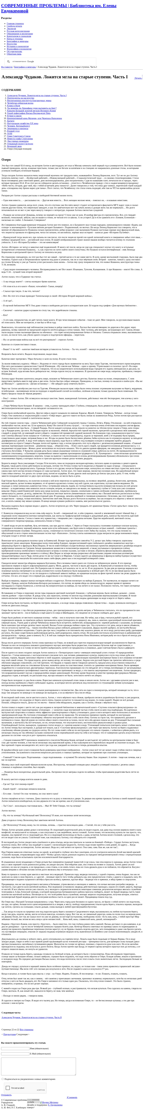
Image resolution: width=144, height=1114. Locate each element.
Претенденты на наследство (20, 98)
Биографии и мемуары (25, 67)
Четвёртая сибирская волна (20, 103)
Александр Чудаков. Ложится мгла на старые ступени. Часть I (37, 95)
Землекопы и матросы (17, 128)
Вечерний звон (14, 146)
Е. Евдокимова (55, 1105)
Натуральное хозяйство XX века (22, 123)
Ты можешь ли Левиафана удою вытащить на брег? (32, 108)
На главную (7, 67)
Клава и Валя (13, 105)
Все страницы (26, 1029)
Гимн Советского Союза (19, 136)
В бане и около (14, 116)
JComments (72, 1097)
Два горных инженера (18, 141)
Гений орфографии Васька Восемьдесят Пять (28, 113)
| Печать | (138, 76)
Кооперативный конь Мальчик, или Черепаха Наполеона (34, 118)
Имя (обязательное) (39, 1048)
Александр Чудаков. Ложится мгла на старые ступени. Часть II (32, 1017)
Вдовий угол (13, 131)
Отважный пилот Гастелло (20, 143)
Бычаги (10, 121)
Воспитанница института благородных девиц (29, 100)
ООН (9, 133)
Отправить (6, 1095)
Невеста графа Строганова (20, 138)
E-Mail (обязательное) (40, 1053)
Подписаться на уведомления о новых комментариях (29, 1079)
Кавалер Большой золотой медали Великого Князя (31, 110)
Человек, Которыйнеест (18, 126)
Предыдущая (9, 1034)
